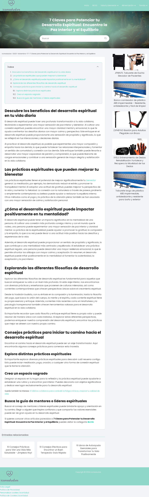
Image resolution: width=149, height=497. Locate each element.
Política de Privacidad (10, 489)
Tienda (142, 5)
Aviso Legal (5, 486)
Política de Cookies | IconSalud (14, 495)
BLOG (94, 5)
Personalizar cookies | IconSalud (14, 492)
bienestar (91, 180)
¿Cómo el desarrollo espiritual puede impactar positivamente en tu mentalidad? (49, 79)
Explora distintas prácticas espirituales (33, 90)
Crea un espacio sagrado (28, 94)
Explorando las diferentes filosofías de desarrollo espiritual (39, 83)
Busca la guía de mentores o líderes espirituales (38, 98)
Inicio (86, 5)
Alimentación (128, 5)
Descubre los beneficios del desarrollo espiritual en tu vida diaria (41, 72)
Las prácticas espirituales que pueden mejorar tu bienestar (39, 75)
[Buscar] (104, 37)
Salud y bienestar (108, 5)
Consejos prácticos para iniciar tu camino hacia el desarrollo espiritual (45, 86)
